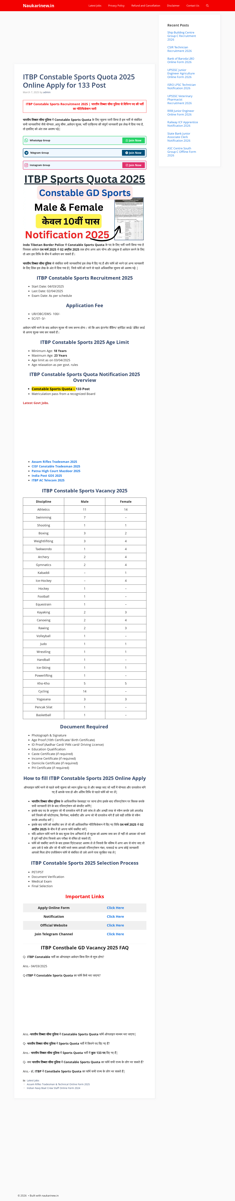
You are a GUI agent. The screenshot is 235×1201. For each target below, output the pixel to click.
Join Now (135, 140)
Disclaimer (173, 5)
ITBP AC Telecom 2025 (48, 480)
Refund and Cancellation (145, 5)
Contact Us (192, 5)
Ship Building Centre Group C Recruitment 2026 (181, 35)
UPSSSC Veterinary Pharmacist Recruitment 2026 (180, 99)
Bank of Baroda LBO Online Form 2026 (180, 60)
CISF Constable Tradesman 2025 (56, 466)
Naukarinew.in (38, 5)
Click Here (115, 907)
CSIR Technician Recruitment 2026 (179, 49)
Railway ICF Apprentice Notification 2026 (182, 124)
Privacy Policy (116, 5)
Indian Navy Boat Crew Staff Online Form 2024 (53, 1088)
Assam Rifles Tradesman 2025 (54, 462)
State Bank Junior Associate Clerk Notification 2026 (178, 136)
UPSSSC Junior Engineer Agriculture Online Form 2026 (181, 73)
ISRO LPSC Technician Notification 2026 (181, 86)
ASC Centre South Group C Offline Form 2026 (181, 151)
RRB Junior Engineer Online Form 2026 (180, 112)
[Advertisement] (84, 39)
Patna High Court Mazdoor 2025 (56, 471)
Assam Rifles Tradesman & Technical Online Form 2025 (58, 1084)
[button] (207, 5)
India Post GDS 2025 (47, 475)
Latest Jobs (95, 5)
